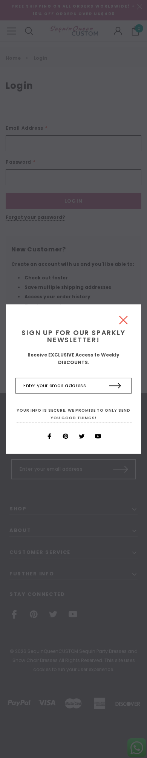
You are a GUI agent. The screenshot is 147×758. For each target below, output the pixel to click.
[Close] (123, 322)
